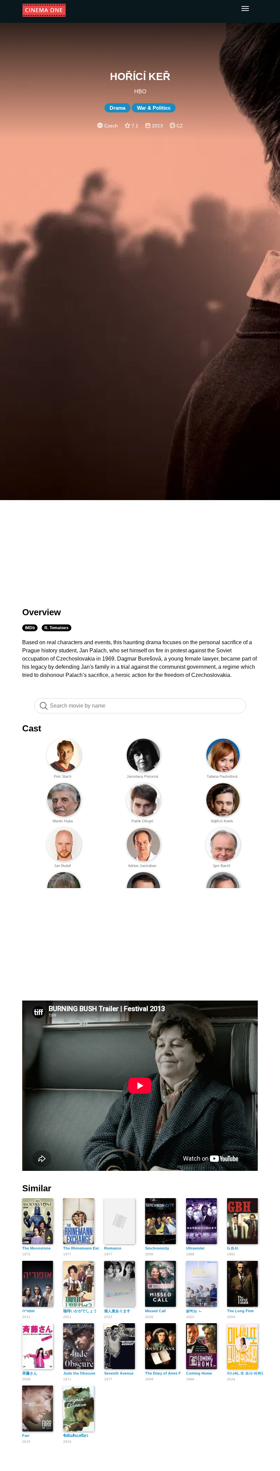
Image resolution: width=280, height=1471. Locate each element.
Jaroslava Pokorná (142, 776)
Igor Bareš (221, 866)
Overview (41, 612)
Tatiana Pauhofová (222, 776)
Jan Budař (62, 866)
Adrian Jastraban (142, 866)
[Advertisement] (140, 549)
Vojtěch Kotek (222, 821)
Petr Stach (62, 776)
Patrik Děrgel (142, 821)
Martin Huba (63, 821)
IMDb (30, 627)
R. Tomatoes (56, 627)
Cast (31, 728)
